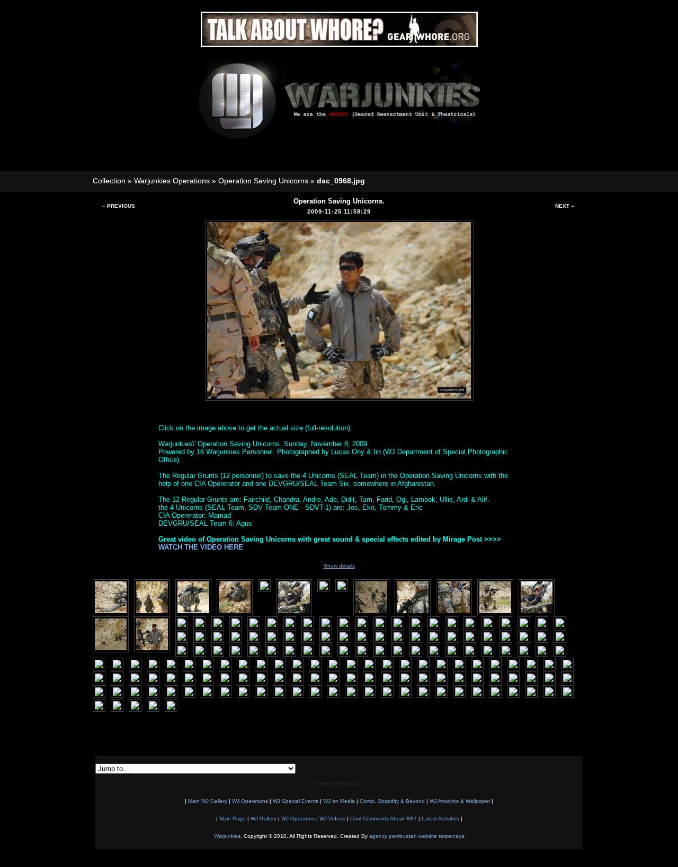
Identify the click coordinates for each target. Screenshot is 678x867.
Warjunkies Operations (172, 180)
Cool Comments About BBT (383, 818)
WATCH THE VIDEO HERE (200, 547)
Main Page (232, 818)
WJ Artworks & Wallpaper (460, 801)
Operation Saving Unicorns (263, 180)
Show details (339, 566)
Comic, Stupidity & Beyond (392, 801)
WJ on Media (339, 801)
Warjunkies (227, 836)
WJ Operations (250, 801)
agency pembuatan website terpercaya (417, 836)
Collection (109, 180)
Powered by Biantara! (339, 783)
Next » (564, 206)
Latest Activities (440, 818)
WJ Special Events (295, 801)
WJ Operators (298, 818)
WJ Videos (332, 818)
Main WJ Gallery (207, 801)
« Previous (118, 206)
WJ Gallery (263, 818)
